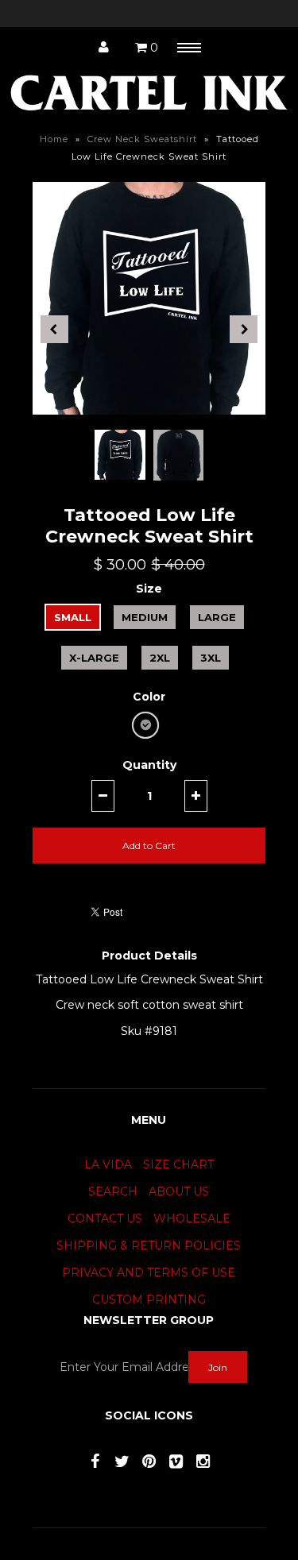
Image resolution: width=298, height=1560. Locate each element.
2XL (159, 657)
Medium (145, 617)
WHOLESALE (191, 1218)
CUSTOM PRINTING (149, 1299)
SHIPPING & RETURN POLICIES (148, 1245)
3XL (210, 657)
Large (217, 617)
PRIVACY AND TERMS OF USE (148, 1272)
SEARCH (112, 1191)
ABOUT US (179, 1191)
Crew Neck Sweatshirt (142, 139)
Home (54, 139)
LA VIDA (108, 1164)
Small (72, 617)
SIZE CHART (178, 1164)
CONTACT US (105, 1218)
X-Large (94, 657)
